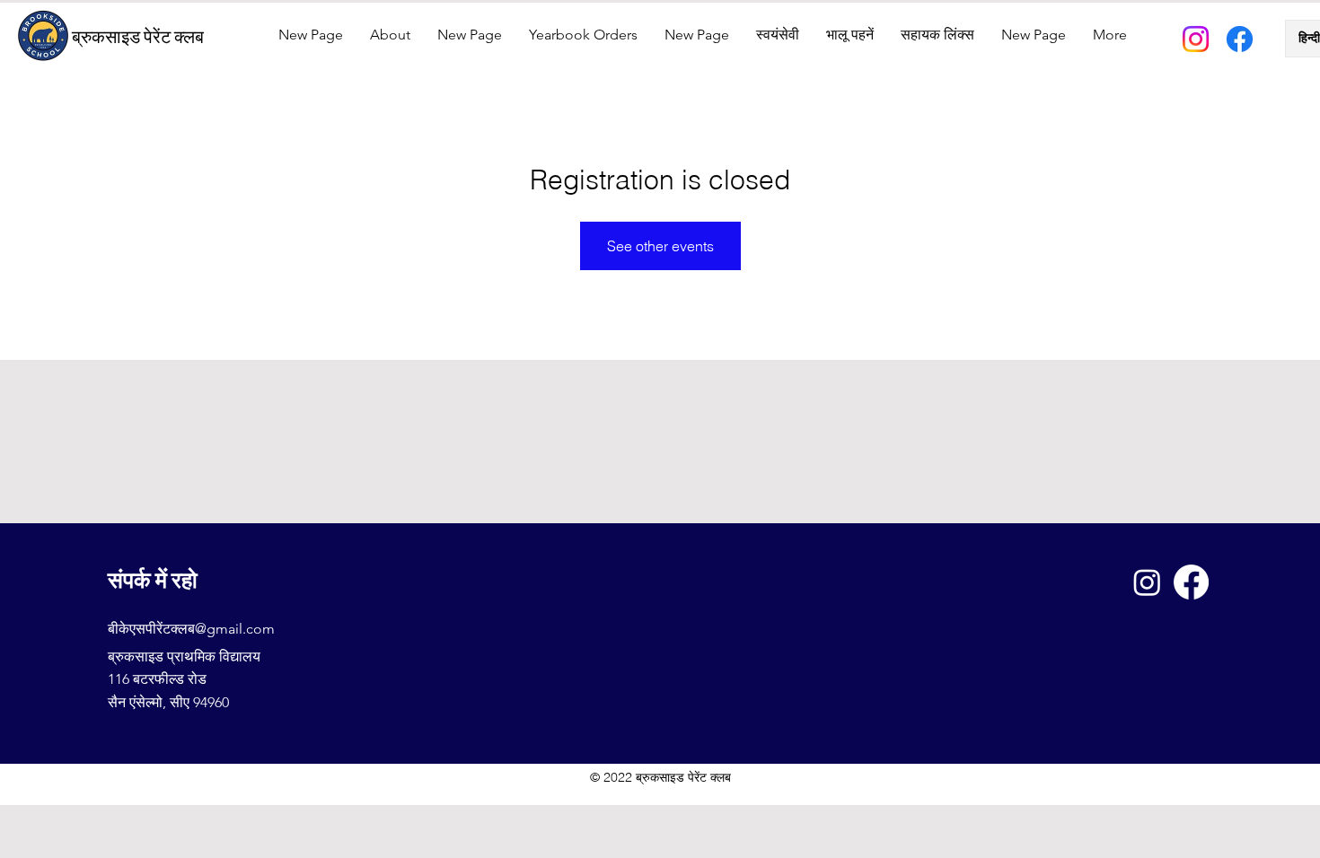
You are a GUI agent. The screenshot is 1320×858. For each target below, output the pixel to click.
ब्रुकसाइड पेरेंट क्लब (138, 37)
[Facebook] (1239, 39)
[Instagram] (1195, 39)
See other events (660, 246)
